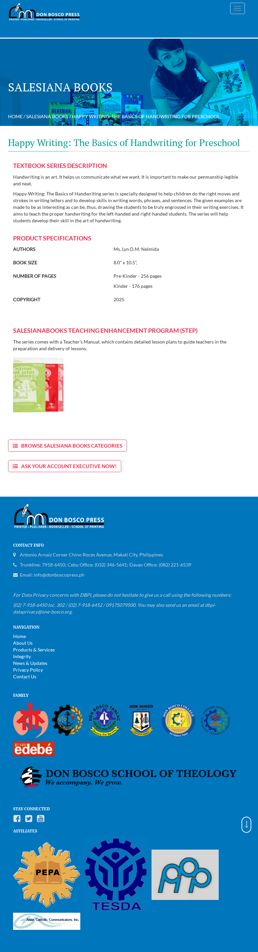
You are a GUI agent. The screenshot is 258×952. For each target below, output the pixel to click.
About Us (23, 643)
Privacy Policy (28, 670)
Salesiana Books (47, 116)
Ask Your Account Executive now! (69, 466)
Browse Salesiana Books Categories (71, 446)
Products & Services (34, 649)
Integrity (22, 656)
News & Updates (30, 663)
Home (15, 116)
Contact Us (24, 676)
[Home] (47, 15)
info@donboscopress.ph (59, 575)
